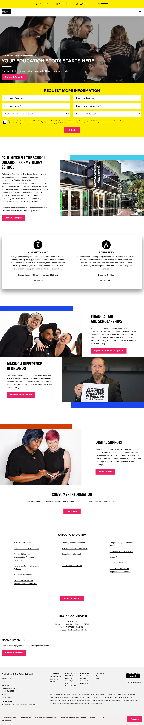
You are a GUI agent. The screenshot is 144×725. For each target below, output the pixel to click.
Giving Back (83, 678)
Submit (72, 130)
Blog (97, 676)
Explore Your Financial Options (108, 350)
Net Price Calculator (71, 686)
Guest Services (100, 673)
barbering (23, 177)
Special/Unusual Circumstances (74, 548)
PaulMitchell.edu (135, 682)
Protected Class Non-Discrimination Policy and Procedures (24, 557)
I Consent (134, 719)
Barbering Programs (56, 676)
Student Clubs (84, 681)
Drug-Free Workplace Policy (121, 551)
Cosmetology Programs (54, 680)
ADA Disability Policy (22, 542)
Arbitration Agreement (23, 574)
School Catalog (116, 557)
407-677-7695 (7, 698)
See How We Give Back (21, 394)
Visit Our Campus (13, 218)
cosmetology (10, 177)
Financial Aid (69, 678)
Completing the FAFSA (69, 682)
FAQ (63, 560)
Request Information (14, 77)
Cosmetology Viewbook (71, 554)
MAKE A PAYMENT (14, 652)
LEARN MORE (38, 281)
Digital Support (84, 683)
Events (97, 678)
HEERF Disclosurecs (118, 563)
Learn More (72, 511)
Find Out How (105, 471)
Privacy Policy (37, 121)
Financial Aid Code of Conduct (26, 548)
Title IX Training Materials (72, 565)
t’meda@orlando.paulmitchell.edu (73, 630)
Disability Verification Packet (73, 542)
